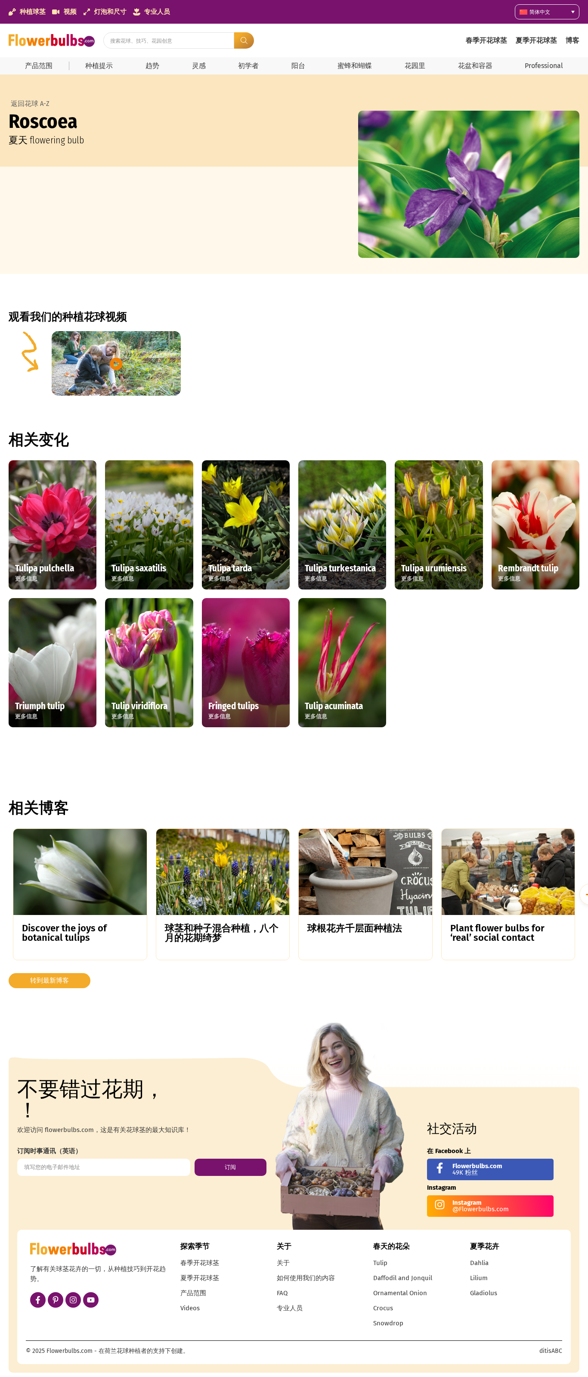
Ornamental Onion (400, 1293)
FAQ (282, 1293)
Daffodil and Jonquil (402, 1278)
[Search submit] (244, 40)
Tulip (380, 1263)
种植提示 (99, 66)
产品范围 (39, 66)
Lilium (479, 1278)
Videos (190, 1308)
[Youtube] (91, 1300)
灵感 (199, 66)
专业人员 (290, 1308)
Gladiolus (483, 1293)
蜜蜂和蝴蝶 (354, 66)
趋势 (152, 66)
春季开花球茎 (486, 40)
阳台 (298, 66)
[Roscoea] (468, 184)
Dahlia (479, 1263)
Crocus (383, 1308)
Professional (544, 66)
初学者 (248, 66)
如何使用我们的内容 (306, 1278)
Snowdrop (388, 1323)
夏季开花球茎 (536, 40)
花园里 (415, 66)
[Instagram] (73, 1300)
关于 (283, 1263)
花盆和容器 (475, 66)
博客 (572, 40)
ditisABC (550, 1351)
